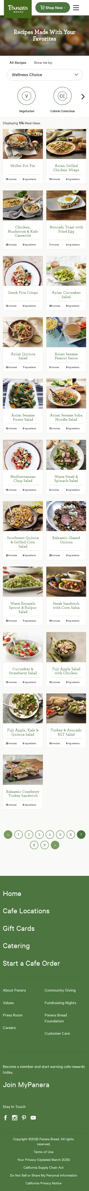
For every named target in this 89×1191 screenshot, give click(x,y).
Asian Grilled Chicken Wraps (66, 168)
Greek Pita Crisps (23, 293)
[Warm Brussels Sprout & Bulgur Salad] (23, 581)
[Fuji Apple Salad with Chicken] (66, 647)
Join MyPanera (26, 1084)
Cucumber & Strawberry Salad (23, 671)
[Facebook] (5, 1118)
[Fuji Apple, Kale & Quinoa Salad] (23, 708)
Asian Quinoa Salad (23, 356)
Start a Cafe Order (31, 962)
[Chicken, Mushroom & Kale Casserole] (23, 205)
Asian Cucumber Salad (66, 295)
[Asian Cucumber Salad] (66, 271)
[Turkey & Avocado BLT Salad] (66, 708)
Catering (16, 945)
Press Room (13, 1014)
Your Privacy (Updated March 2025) (43, 1159)
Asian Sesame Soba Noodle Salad (66, 417)
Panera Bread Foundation (56, 1017)
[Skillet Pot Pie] (23, 144)
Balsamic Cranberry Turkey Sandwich (22, 794)
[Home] (17, 7)
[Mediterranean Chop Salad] (23, 455)
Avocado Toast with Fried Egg (66, 229)
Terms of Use (43, 1151)
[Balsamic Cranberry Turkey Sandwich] (23, 770)
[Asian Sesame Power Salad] (23, 393)
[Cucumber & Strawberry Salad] (23, 647)
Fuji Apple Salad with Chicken (66, 671)
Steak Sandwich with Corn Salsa (66, 606)
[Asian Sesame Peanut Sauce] (66, 332)
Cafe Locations (26, 910)
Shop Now (54, 7)
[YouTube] (33, 1118)
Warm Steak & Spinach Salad (66, 479)
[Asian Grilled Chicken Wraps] (66, 144)
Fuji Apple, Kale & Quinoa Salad (22, 732)
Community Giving (60, 989)
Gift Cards (19, 927)
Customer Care (57, 1033)
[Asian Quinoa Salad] (23, 332)
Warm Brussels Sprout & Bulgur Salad (23, 608)
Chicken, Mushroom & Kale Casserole (23, 231)
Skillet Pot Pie (22, 166)
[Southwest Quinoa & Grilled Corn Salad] (23, 516)
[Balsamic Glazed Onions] (66, 516)
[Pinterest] (23, 1118)
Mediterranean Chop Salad (23, 479)
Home (12, 893)
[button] (83, 97)
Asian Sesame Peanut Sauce (66, 356)
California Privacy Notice (43, 1183)
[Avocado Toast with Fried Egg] (66, 205)
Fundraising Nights (60, 1002)
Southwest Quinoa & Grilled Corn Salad (23, 542)
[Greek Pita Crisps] (23, 271)
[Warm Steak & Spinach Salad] (66, 455)
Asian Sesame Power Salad (23, 417)
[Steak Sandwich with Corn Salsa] (66, 581)
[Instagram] (14, 1118)
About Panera (14, 989)
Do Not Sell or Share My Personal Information (43, 1175)
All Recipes (17, 62)
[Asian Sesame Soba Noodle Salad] (66, 393)
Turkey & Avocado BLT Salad (66, 732)
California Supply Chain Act (43, 1167)
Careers (9, 1027)
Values (8, 1002)
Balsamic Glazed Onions (66, 540)
